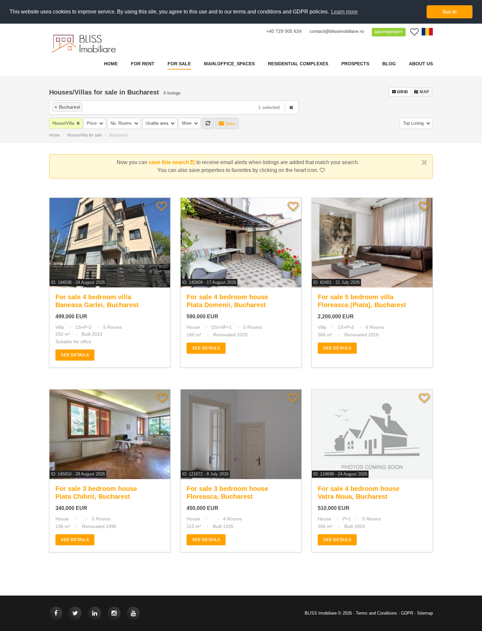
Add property (388, 32)
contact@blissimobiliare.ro (337, 31)
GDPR (407, 613)
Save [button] (229, 123)
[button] (65, 123)
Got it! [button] (450, 11)
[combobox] (151, 107)
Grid (402, 92)
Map (423, 92)
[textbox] (121, 106)
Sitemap (425, 613)
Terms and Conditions (376, 613)
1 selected (269, 107)
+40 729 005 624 (284, 31)
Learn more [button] (344, 11)
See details (75, 355)
